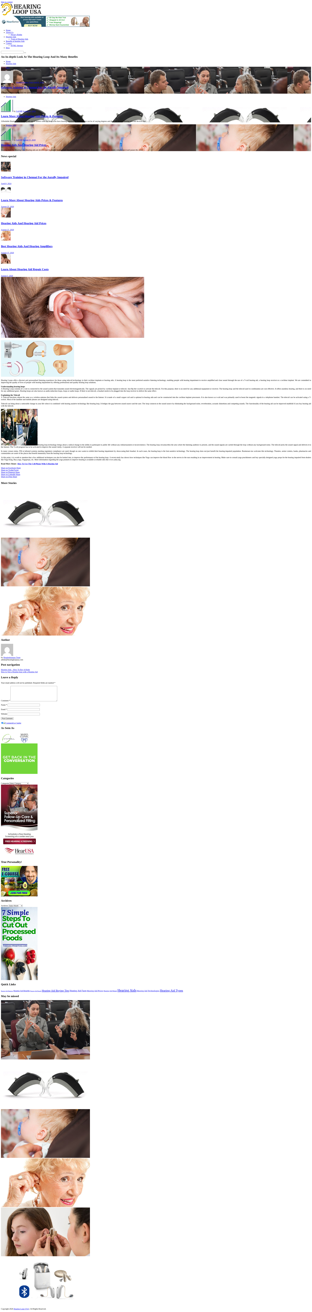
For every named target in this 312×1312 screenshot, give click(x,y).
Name (4, 705)
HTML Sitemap (17, 46)
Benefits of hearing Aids (15, 41)
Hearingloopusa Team (24, 82)
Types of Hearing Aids (19, 39)
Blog (8, 48)
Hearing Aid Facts (78, 990)
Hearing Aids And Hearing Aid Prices (23, 144)
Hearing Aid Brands (35, 991)
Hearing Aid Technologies (148, 991)
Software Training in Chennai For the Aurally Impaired (34, 87)
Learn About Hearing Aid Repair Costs (25, 269)
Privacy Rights (16, 35)
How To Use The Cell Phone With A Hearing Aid (38, 464)
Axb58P (19, 111)
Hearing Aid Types (171, 990)
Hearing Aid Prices (95, 991)
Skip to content (7, 2)
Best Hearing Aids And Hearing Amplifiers (27, 246)
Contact (9, 43)
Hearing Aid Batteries (7, 991)
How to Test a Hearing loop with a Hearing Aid (19, 672)
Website (4, 714)
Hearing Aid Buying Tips (55, 990)
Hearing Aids (11, 37)
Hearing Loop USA (21, 1309)
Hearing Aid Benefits (21, 991)
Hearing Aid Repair (110, 991)
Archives (4, 906)
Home (8, 30)
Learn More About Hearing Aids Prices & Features (32, 116)
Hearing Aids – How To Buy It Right (15, 670)
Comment (5, 701)
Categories (5, 783)
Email (4, 709)
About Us (9, 32)
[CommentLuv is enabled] (12, 723)
